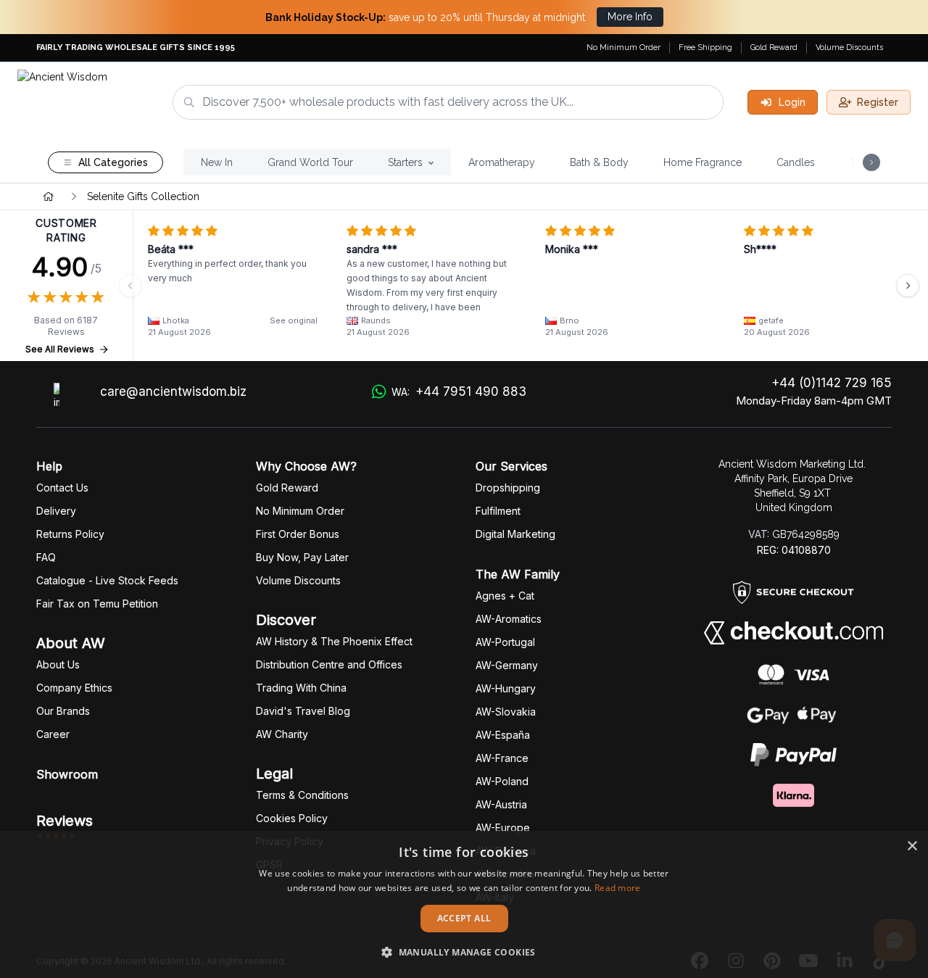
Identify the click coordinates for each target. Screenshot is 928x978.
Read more (617, 888)
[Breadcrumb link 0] (48, 196)
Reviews (64, 820)
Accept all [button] (464, 918)
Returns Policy (70, 534)
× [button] (911, 846)
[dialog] (464, 904)
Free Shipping (705, 47)
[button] (464, 952)
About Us (58, 664)
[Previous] (130, 285)
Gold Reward (774, 47)
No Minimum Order (623, 47)
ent (498, 511)
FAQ (46, 557)
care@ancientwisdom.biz (173, 391)
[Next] (907, 285)
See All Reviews (59, 349)
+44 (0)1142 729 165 (831, 383)
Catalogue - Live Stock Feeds (107, 580)
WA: (459, 391)
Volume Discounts (849, 47)
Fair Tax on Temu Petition (97, 603)
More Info (630, 16)
